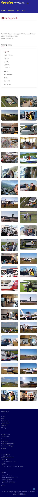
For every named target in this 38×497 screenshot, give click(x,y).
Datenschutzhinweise (7, 443)
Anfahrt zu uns (5, 434)
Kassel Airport (5, 439)
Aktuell (3, 414)
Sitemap (3, 428)
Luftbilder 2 (7, 68)
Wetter (3, 10)
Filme (2, 418)
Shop (23, 10)
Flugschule (6, 52)
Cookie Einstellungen (7, 446)
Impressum (4, 441)
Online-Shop (5, 411)
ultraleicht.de (21, 494)
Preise (3, 416)
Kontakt (3, 448)
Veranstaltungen (8, 74)
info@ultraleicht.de (8, 457)
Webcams (11, 10)
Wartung (6, 71)
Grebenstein (7, 81)
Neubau (6, 78)
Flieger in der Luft (8, 55)
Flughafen (6, 61)
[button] (27, 3)
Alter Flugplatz (7, 84)
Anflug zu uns (5, 436)
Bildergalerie (4, 421)
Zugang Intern (5, 423)
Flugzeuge (6, 58)
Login (17, 10)
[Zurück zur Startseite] (12, 3)
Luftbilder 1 (7, 65)
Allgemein (4, 425)
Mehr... (3, 485)
